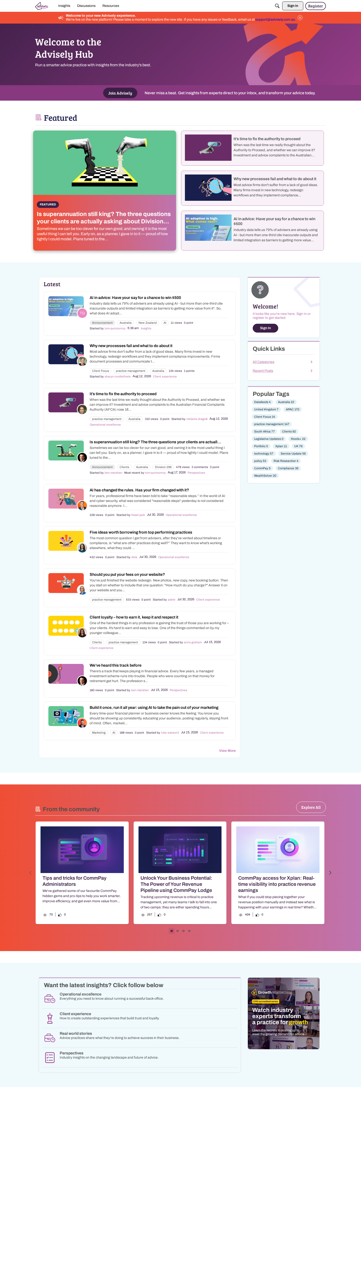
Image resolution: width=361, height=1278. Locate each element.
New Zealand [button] (148, 322)
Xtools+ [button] (298, 439)
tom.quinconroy (115, 328)
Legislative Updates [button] (268, 439)
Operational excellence (105, 424)
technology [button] (263, 453)
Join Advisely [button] (120, 92)
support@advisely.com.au (275, 19)
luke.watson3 (170, 732)
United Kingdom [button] (266, 409)
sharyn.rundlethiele (118, 376)
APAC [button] (292, 409)
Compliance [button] (288, 468)
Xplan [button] (281, 446)
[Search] (277, 5)
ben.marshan (113, 472)
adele (171, 599)
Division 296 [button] (163, 467)
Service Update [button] (293, 453)
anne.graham (193, 642)
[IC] (42, 6)
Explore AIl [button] (311, 807)
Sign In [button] (265, 328)
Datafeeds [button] (262, 402)
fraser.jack (138, 515)
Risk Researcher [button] (286, 461)
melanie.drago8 (197, 419)
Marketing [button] (99, 732)
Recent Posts (263, 371)
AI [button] (165, 322)
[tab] (172, 931)
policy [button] (260, 461)
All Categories (263, 362)
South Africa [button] (264, 431)
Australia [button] (126, 322)
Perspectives (196, 472)
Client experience (165, 376)
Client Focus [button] (100, 371)
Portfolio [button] (261, 446)
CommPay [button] (262, 468)
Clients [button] (124, 467)
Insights (146, 328)
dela (134, 557)
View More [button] (227, 751)
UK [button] (298, 446)
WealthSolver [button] (265, 475)
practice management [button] (130, 371)
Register (315, 5)
